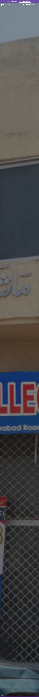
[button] (38, 4)
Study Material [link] (29, 4)
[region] (19, 1)
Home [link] (23, 4)
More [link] (34, 4)
